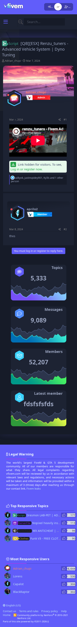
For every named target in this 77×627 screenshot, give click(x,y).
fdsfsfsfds (39, 404)
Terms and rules (28, 611)
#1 (65, 119)
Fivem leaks (33, 488)
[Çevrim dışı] (8, 95)
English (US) (13, 605)
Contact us (9, 611)
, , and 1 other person (37, 179)
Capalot (18, 584)
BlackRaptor (21, 592)
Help (64, 611)
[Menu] (5, 21)
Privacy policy (49, 611)
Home (6, 615)
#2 (65, 229)
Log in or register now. (26, 169)
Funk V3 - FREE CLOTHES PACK (45, 538)
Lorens (17, 576)
